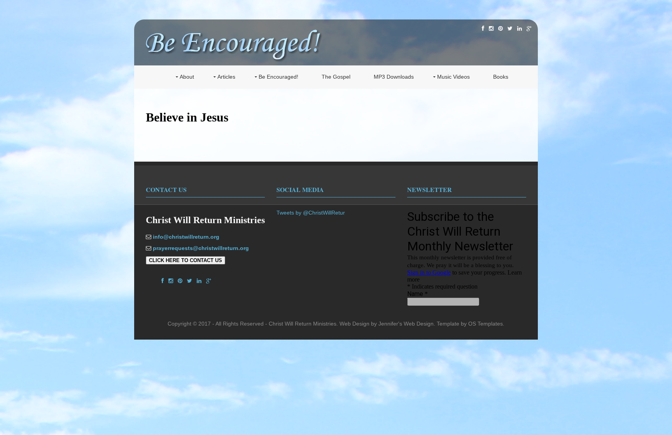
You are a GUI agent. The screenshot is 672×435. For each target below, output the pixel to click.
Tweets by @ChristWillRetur (310, 213)
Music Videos (453, 77)
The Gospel (336, 77)
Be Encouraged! (278, 77)
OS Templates (485, 324)
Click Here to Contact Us (185, 260)
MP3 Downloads (394, 77)
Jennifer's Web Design (406, 324)
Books (500, 77)
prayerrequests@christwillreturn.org (201, 248)
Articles (226, 77)
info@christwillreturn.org (186, 237)
